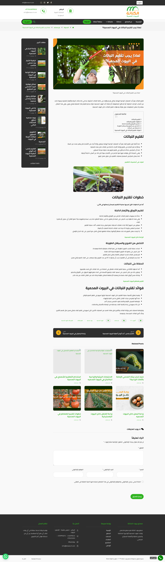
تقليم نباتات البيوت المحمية (67, 320)
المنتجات (108, 539)
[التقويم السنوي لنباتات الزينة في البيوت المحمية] (41, 134)
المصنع (108, 533)
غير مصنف (116, 320)
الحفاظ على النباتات (133, 128)
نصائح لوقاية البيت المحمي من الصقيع (30, 87)
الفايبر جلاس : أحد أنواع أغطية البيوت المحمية (30, 152)
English (139, 2)
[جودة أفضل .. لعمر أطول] (132, 11)
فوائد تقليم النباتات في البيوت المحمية (127, 130)
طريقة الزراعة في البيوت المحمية (30, 75)
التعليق (141, 447)
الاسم (141, 469)
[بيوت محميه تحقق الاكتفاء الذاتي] (41, 120)
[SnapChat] (41, 2)
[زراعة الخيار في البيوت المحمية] (41, 51)
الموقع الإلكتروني (77, 469)
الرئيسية (108, 530)
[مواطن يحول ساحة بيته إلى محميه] (41, 99)
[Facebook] (51, 2)
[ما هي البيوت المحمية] (41, 110)
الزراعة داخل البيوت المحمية (134, 237)
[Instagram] (44, 2)
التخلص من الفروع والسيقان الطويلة (128, 126)
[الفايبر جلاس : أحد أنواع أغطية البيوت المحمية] (41, 151)
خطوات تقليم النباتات (133, 122)
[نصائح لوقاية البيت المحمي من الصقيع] (41, 87)
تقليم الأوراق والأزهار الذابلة (130, 124)
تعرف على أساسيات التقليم (134, 162)
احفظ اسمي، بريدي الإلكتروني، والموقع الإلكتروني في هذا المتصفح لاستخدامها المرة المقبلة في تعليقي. (107, 481)
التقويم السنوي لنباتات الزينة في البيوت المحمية (35, 136)
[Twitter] (47, 2)
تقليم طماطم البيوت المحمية (133, 281)
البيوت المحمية (100, 320)
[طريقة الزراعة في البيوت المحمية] (41, 75)
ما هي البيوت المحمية (30, 109)
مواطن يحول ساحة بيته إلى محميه (30, 98)
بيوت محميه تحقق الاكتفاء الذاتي (31, 121)
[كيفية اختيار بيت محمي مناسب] (41, 63)
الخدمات (108, 536)
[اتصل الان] (160, 558)
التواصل (108, 545)
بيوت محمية (89, 320)
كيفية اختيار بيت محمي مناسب (31, 63)
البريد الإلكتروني (108, 469)
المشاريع (108, 542)
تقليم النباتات (135, 119)
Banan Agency (110, 559)
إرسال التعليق (137, 496)
